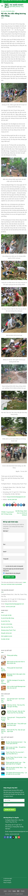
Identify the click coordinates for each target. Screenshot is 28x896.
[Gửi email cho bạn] (12, 505)
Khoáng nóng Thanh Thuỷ (8, 630)
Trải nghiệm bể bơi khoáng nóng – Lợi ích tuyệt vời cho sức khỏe (16, 773)
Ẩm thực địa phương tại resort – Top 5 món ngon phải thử (16, 742)
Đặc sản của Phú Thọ (7, 627)
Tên (4, 544)
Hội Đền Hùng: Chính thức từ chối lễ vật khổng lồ (21, 513)
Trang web (5, 559)
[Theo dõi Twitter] (10, 837)
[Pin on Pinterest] (15, 505)
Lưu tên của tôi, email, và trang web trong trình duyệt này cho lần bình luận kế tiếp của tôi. (13, 569)
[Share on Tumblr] (24, 505)
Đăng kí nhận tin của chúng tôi (12, 573)
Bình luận (5, 531)
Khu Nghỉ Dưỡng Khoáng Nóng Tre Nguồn (8, 880)
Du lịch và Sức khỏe (6, 624)
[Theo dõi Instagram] (7, 837)
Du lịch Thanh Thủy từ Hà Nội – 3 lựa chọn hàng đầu (16, 758)
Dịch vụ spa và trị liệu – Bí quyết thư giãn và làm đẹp (16, 747)
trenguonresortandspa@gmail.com (16, 497)
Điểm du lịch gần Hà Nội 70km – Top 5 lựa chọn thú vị (16, 768)
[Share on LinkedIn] (21, 505)
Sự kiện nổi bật (5, 639)
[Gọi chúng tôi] (16, 837)
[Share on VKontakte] (18, 505)
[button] (2, 6)
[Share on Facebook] (7, 505)
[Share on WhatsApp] (4, 505)
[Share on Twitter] (9, 505)
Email (5, 551)
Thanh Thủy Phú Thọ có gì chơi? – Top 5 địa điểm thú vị (15, 752)
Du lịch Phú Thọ (5, 621)
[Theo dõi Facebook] (5, 837)
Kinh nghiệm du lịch (6, 636)
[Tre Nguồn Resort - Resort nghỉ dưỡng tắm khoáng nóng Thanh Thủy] (14, 6)
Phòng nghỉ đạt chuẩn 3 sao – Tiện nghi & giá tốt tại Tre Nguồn (15, 763)
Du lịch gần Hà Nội (6, 615)
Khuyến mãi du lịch (6, 633)
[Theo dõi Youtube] (19, 837)
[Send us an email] (13, 837)
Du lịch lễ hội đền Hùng (7, 618)
